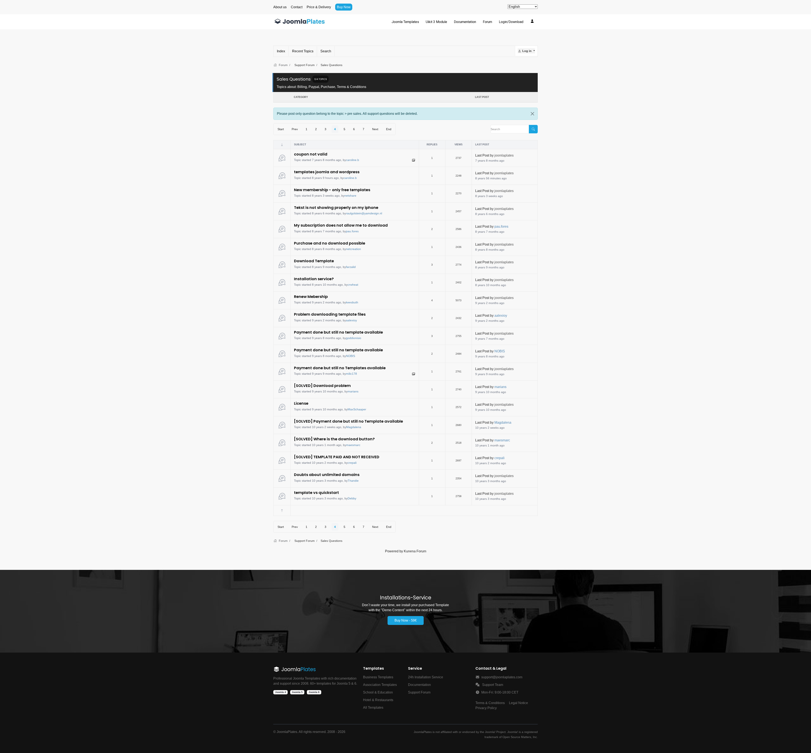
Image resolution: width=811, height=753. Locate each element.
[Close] (532, 114)
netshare (350, 195)
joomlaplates (504, 155)
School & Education (378, 692)
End (388, 129)
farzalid (351, 267)
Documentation (419, 685)
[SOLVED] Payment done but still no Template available (348, 421)
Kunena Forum (415, 551)
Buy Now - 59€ (406, 620)
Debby (352, 498)
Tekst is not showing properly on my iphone (336, 207)
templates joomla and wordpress (326, 171)
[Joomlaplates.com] (299, 21)
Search (325, 51)
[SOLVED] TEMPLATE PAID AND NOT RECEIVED (336, 457)
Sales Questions (294, 79)
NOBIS (350, 356)
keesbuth (352, 302)
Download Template (314, 261)
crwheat (353, 284)
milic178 (351, 373)
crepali (352, 462)
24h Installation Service (425, 677)
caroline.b (352, 160)
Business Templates (378, 677)
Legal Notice (518, 703)
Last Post (482, 155)
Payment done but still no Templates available (340, 367)
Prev (295, 129)
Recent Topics (302, 51)
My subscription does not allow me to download (341, 225)
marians (353, 391)
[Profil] (532, 21)
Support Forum (419, 692)
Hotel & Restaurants (378, 700)
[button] (526, 50)
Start (281, 129)
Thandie (353, 480)
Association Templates (380, 685)
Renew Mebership (311, 296)
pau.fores (352, 231)
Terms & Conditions (490, 703)
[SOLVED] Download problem (322, 385)
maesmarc (353, 445)
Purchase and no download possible (329, 243)
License (301, 403)
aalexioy (351, 320)
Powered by (394, 551)
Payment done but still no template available (338, 332)
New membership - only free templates (332, 189)
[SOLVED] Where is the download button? (334, 439)
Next (375, 129)
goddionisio (353, 338)
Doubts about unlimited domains (326, 474)
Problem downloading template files (330, 314)
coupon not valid (310, 154)
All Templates (373, 707)
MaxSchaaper (357, 409)
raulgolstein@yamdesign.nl (364, 213)
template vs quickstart (316, 492)
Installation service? (314, 278)
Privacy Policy (486, 708)
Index (281, 51)
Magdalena (353, 427)
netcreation (353, 249)
